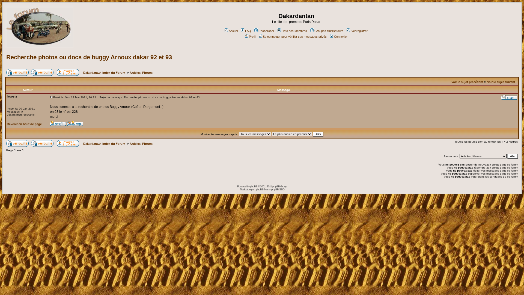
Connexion (341, 36)
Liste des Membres (294, 31)
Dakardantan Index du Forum (104, 72)
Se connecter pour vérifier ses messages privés (295, 36)
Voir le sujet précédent (467, 82)
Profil (252, 36)
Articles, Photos (141, 72)
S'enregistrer (359, 31)
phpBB (253, 186)
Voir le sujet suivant (501, 82)
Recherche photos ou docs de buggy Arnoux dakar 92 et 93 (89, 57)
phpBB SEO (277, 189)
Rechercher (266, 31)
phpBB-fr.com (263, 189)
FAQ (248, 31)
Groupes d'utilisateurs (328, 31)
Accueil (233, 31)
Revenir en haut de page (24, 124)
